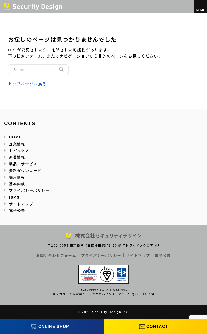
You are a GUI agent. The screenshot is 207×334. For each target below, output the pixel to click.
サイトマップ (21, 204)
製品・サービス (23, 164)
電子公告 (17, 210)
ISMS (14, 197)
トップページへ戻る (27, 84)
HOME (15, 137)
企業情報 (17, 144)
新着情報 (17, 157)
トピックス (19, 151)
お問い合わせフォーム (56, 256)
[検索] (61, 70)
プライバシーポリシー (29, 190)
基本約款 (17, 184)
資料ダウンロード (25, 171)
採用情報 (17, 177)
